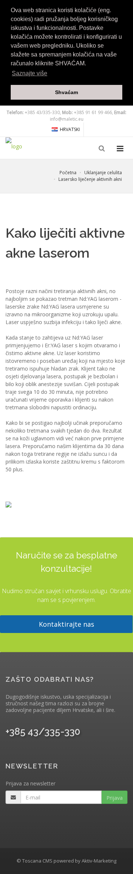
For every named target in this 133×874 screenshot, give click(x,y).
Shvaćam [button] (66, 92)
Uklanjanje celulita (103, 172)
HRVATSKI (70, 129)
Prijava (114, 797)
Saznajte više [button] (29, 73)
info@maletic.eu (66, 119)
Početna (67, 172)
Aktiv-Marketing (99, 860)
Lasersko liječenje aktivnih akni (90, 179)
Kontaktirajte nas (66, 624)
